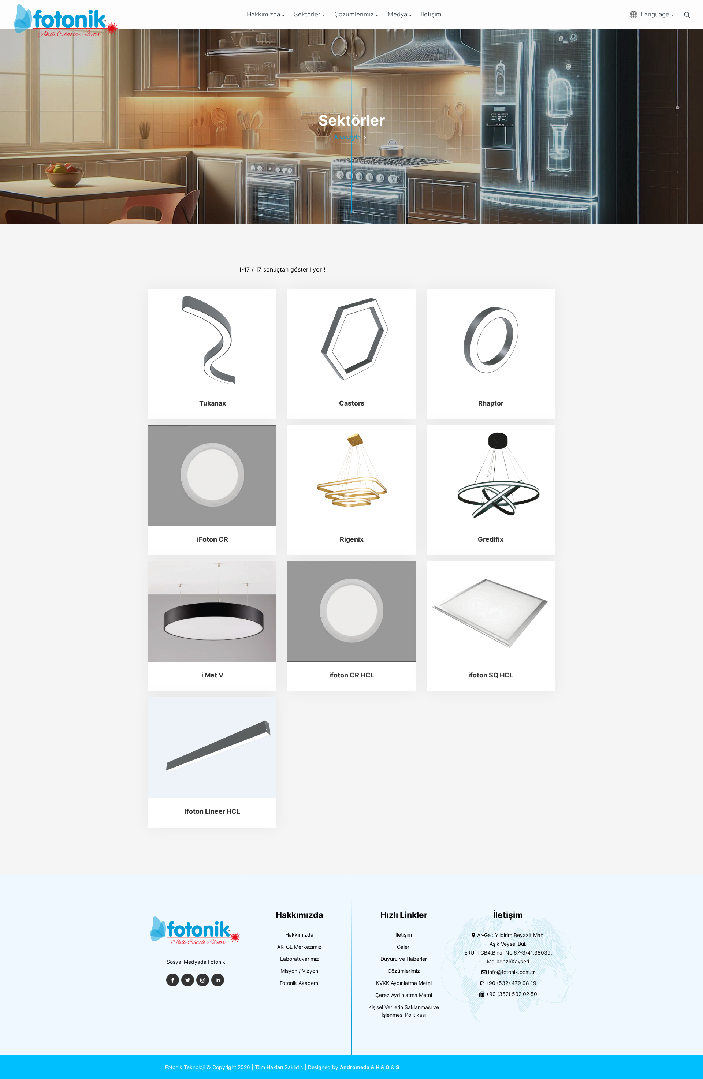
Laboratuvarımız (299, 959)
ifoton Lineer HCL (212, 811)
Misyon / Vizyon (299, 971)
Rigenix (352, 539)
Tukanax (212, 403)
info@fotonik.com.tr (511, 972)
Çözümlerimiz (355, 14)
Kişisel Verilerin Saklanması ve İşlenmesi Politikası (403, 1011)
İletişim (431, 14)
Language (656, 14)
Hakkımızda (264, 14)
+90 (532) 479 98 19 (511, 983)
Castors (351, 403)
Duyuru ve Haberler (403, 959)
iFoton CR (212, 539)
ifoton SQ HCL (490, 675)
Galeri (403, 947)
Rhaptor (490, 403)
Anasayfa (347, 137)
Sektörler (308, 14)
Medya (398, 14)
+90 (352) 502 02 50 (511, 994)
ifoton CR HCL (351, 675)
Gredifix (490, 539)
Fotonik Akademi (299, 983)
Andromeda (354, 1067)
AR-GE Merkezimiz (299, 947)
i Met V (212, 675)
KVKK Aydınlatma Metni (404, 983)
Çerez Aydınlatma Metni (403, 995)
